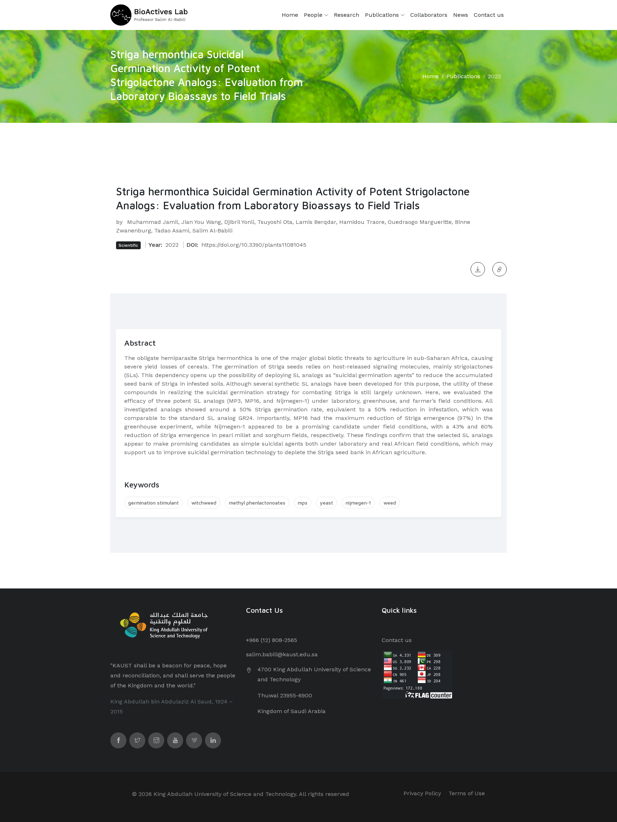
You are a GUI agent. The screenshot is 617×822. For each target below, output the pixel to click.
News (460, 14)
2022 (494, 76)
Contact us (489, 14)
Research (346, 14)
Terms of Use (466, 793)
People (314, 14)
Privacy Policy (422, 793)
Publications (383, 14)
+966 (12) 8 (260, 640)
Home (290, 14)
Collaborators (428, 14)
